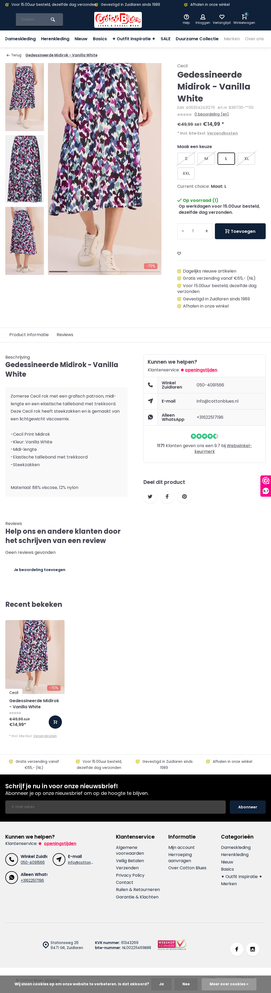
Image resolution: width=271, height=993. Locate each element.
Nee (186, 984)
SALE (165, 39)
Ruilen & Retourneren (138, 890)
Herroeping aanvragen (180, 857)
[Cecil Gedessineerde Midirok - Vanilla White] (35, 657)
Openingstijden (201, 370)
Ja (161, 984)
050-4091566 (210, 385)
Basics (100, 39)
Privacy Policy (130, 875)
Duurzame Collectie (197, 39)
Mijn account (181, 847)
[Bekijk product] (55, 722)
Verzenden (127, 868)
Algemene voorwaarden (130, 850)
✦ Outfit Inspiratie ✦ (133, 39)
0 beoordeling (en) (212, 114)
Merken (232, 39)
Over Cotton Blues (187, 868)
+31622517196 (210, 417)
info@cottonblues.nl (217, 401)
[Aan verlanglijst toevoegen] (179, 253)
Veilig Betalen (130, 861)
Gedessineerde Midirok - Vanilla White (61, 55)
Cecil (182, 66)
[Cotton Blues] (118, 20)
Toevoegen (243, 231)
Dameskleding (20, 39)
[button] (24, 270)
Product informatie (29, 335)
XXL (186, 173)
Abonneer (247, 807)
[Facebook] (236, 949)
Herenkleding (55, 39)
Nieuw (81, 39)
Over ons (254, 39)
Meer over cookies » (229, 984)
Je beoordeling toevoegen (39, 569)
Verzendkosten (222, 133)
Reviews (65, 335)
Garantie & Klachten (137, 897)
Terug (16, 55)
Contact (124, 882)
